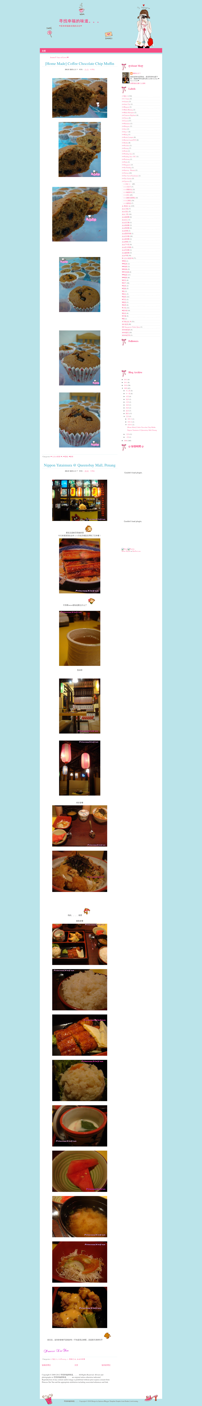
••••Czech (125, 121)
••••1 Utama (126, 99)
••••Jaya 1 (125, 132)
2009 (126, 388)
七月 (127, 405)
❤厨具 (124, 286)
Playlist (128, 551)
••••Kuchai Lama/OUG (129, 140)
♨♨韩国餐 (126, 228)
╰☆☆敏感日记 (127, 192)
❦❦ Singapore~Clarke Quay (131, 327)
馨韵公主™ (137, 73)
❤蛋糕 (65, 456)
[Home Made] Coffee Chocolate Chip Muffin (79, 63)
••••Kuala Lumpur (128, 137)
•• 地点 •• (54, 1359)
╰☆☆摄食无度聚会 (129, 198)
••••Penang (62, 1359)
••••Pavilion (126, 145)
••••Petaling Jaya (127, 154)
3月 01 (130, 425)
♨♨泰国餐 (126, 239)
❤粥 (123, 319)
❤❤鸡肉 (125, 269)
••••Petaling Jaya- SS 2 (129, 156)
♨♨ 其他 (125, 209)
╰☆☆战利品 (126, 203)
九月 (127, 399)
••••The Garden (127, 178)
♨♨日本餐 (81, 1359)
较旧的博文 (106, 1365)
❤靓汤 (124, 302)
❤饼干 (124, 283)
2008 (126, 441)
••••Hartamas (126, 123)
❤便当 (124, 280)
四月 (127, 413)
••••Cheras (125, 118)
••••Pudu (125, 162)
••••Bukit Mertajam (128, 112)
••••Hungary (126, 126)
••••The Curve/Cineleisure (130, 176)
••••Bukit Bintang (127, 110)
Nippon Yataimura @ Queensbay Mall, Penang (80, 465)
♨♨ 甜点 (125, 211)
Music (123, 551)
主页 (44, 50)
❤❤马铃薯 (125, 272)
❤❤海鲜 (125, 266)
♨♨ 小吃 (125, 214)
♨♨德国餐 (126, 217)
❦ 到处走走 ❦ (127, 321)
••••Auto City (126, 104)
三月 (127, 416)
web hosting (134, 1401)
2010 (126, 385)
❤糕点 (124, 294)
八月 (127, 402)
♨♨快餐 (125, 231)
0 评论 (92, 69)
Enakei (127, 1401)
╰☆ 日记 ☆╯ (127, 184)
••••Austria (125, 101)
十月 (127, 396)
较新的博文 (46, 1365)
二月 (127, 434)
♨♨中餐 (125, 255)
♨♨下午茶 (126, 244)
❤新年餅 (125, 310)
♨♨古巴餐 (126, 222)
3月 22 (130, 419)
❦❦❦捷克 (125, 332)
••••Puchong (126, 159)
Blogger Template (109, 1401)
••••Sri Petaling (127, 167)
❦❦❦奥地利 (126, 330)
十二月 (128, 391)
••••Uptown (126, 181)
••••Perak (125, 151)
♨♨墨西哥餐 (126, 233)
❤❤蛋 (124, 261)
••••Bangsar (126, 107)
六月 (127, 408)
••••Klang (125, 134)
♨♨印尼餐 (126, 250)
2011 (126, 382)
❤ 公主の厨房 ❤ (56, 456)
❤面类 (124, 305)
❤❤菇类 (125, 264)
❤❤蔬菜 (125, 275)
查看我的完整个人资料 (137, 83)
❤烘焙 (71, 456)
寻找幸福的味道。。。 (80, 21)
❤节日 (124, 299)
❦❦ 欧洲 (125, 324)
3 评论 (92, 471)
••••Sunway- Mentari (128, 170)
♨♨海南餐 (126, 225)
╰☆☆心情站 (126, 200)
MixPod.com (136, 551)
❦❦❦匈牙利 (126, 335)
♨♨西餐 (125, 242)
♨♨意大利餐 (126, 247)
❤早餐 (124, 316)
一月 (127, 437)
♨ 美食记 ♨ (71, 1359)
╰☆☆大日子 (126, 187)
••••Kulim (125, 143)
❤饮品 (124, 313)
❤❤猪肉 (125, 277)
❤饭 (123, 291)
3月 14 (130, 422)
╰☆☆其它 (126, 195)
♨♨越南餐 (126, 253)
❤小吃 (124, 308)
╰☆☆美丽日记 (127, 189)
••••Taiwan (125, 173)
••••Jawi (124, 129)
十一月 (128, 393)
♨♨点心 (125, 220)
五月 (127, 411)
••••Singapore (126, 165)
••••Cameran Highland (129, 115)
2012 (126, 379)
